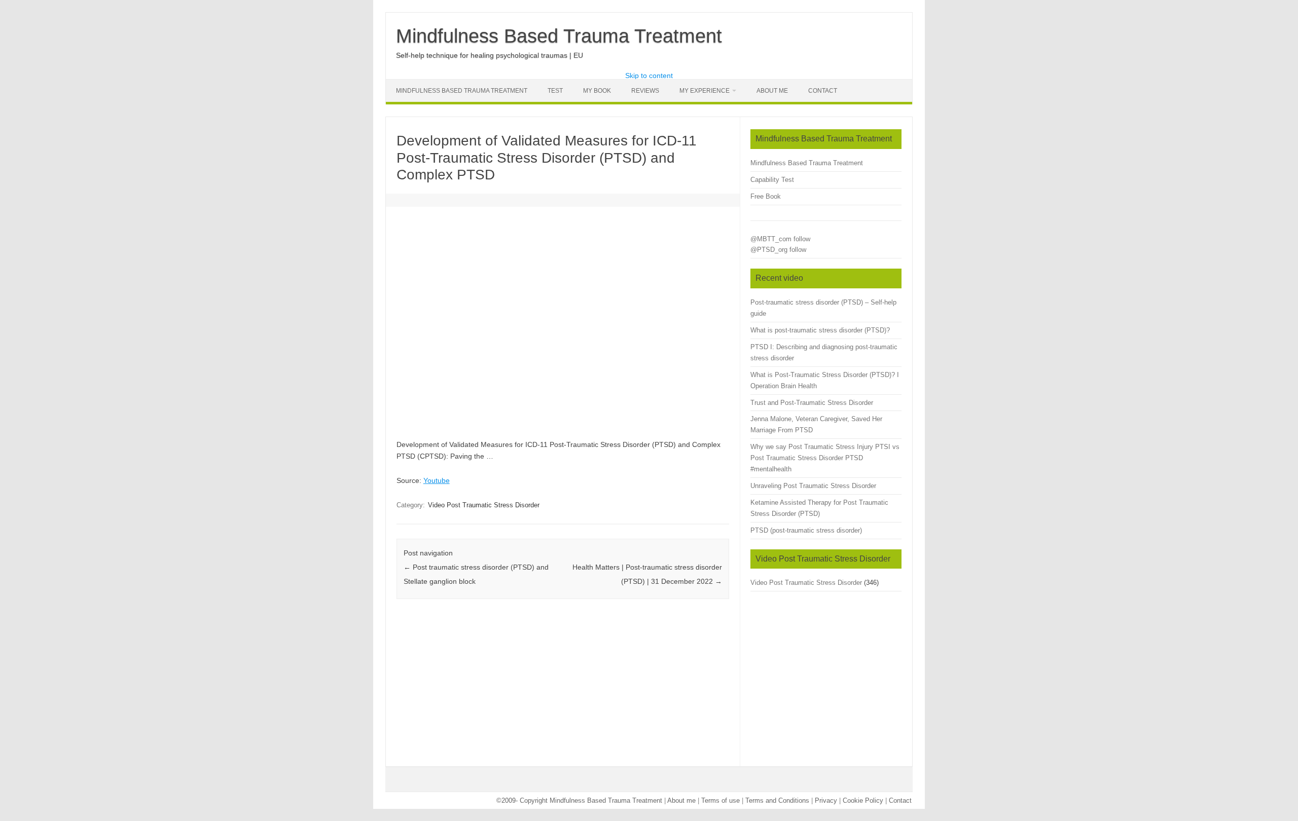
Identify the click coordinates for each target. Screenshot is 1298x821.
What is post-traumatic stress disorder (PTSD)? (820, 330)
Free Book (765, 196)
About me (681, 800)
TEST (555, 90)
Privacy (826, 800)
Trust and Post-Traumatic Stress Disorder (811, 402)
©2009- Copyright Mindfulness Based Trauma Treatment (580, 800)
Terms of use (720, 800)
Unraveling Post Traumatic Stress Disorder (813, 486)
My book (597, 90)
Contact (822, 90)
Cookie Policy (863, 800)
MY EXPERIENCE (704, 90)
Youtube (436, 480)
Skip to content (649, 75)
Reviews (645, 90)
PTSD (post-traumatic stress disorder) (806, 530)
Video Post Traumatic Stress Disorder (483, 505)
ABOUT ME (772, 90)
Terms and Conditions (777, 800)
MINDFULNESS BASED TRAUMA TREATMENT (461, 90)
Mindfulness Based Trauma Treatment (559, 36)
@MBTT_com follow (780, 239)
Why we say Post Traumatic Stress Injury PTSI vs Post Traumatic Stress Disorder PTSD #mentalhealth (824, 458)
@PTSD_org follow (778, 249)
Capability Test (772, 179)
